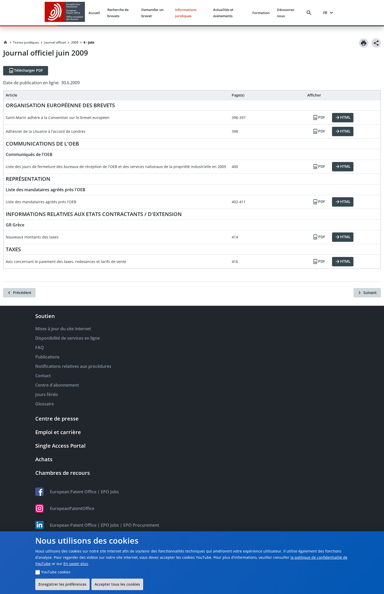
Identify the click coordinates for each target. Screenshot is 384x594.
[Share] (376, 43)
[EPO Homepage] (65, 12)
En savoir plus (75, 563)
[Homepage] (5, 42)
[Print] (363, 43)
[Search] (310, 13)
